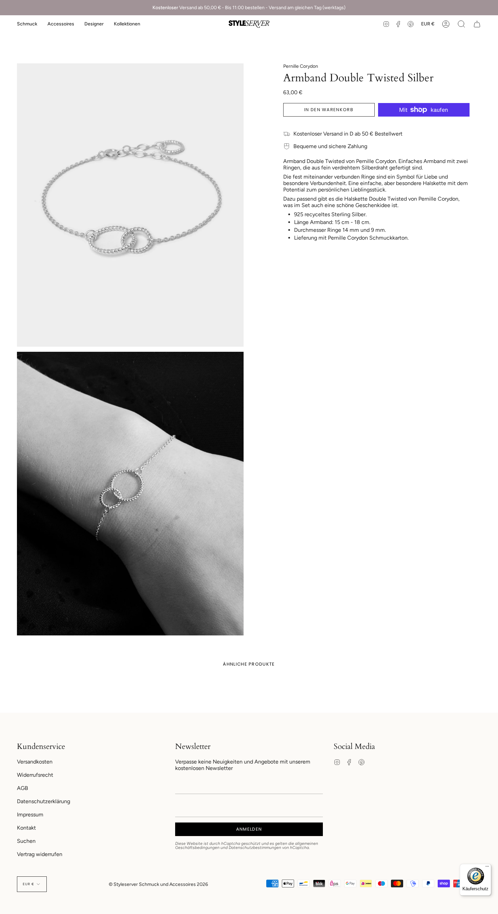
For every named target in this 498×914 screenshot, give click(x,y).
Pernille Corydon (300, 66)
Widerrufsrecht (35, 775)
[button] (27, 24)
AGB (22, 788)
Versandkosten (35, 761)
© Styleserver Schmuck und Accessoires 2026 (158, 884)
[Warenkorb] (477, 24)
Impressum (30, 814)
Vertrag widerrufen (39, 854)
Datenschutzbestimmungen (255, 847)
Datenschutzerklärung (43, 801)
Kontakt (26, 828)
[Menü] (487, 868)
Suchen (26, 841)
